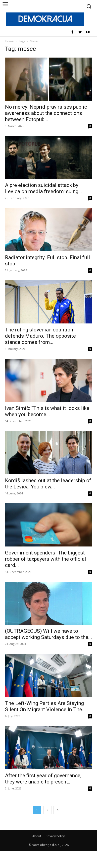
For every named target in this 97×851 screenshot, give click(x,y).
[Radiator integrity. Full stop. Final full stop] (48, 229)
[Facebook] (72, 32)
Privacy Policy (55, 836)
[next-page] (57, 810)
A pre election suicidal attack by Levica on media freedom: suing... (43, 188)
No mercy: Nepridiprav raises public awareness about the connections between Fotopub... (46, 113)
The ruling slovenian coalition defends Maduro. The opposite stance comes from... (40, 336)
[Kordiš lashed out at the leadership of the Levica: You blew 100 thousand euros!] (48, 452)
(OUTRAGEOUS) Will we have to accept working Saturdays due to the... (48, 634)
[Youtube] (88, 32)
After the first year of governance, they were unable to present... (43, 779)
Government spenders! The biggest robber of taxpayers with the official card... (45, 559)
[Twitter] (80, 32)
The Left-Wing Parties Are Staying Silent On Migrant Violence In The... (45, 706)
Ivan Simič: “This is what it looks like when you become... (47, 411)
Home (9, 41)
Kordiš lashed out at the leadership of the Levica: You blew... (48, 483)
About (36, 836)
